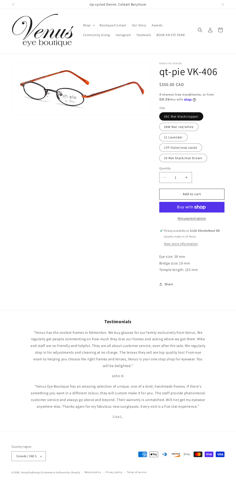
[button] (88, 25)
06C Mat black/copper (181, 116)
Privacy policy (114, 472)
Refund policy (93, 472)
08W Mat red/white (179, 127)
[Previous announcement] (13, 4)
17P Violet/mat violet (180, 148)
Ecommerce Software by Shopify (60, 472)
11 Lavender (173, 137)
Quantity (165, 168)
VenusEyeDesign (31, 472)
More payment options (192, 218)
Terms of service (136, 472)
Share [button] (169, 284)
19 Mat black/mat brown (183, 158)
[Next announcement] (223, 4)
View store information (181, 244)
